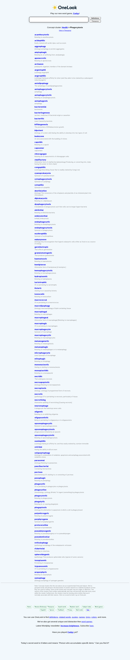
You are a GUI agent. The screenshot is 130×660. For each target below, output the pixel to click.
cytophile (39, 185)
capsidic (39, 142)
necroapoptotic (42, 382)
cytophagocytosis (43, 179)
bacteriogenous (42, 113)
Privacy (70, 610)
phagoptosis (41, 507)
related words (65, 617)
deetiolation (41, 191)
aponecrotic (40, 58)
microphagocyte (42, 353)
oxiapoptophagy (42, 453)
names (82, 617)
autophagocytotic (43, 95)
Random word (74, 607)
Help (88, 610)
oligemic (39, 412)
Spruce (52, 610)
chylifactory (40, 160)
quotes (75, 617)
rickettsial (40, 548)
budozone (39, 136)
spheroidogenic (42, 554)
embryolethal (41, 216)
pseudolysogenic (43, 531)
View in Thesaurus (65, 30)
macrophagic (41, 323)
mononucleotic (42, 364)
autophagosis (41, 101)
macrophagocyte (43, 329)
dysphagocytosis (43, 204)
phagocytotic (41, 495)
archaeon (39, 64)
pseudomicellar (42, 537)
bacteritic (39, 118)
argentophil (40, 70)
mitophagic (40, 359)
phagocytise (40, 490)
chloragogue (41, 154)
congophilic (40, 167)
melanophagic (41, 347)
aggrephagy (40, 46)
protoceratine (41, 525)
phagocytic (40, 484)
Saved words (62, 607)
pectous (38, 472)
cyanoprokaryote (43, 173)
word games (86, 622)
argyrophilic (40, 76)
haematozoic (41, 259)
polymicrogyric (42, 513)
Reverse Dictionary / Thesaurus (44, 607)
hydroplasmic (41, 276)
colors (94, 617)
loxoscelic (39, 294)
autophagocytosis (43, 89)
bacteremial (40, 107)
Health (65, 27)
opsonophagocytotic (44, 435)
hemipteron (40, 264)
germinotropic (41, 247)
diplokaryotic (41, 198)
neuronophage (41, 406)
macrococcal (41, 300)
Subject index (86, 607)
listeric (38, 288)
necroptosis (40, 388)
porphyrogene (41, 519)
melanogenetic (42, 341)
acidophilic (40, 40)
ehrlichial (39, 210)
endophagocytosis (43, 228)
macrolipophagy (42, 306)
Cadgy (76, 13)
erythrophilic (41, 233)
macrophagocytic (43, 335)
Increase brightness (70, 626)
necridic (38, 376)
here (92, 626)
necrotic (39, 394)
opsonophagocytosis (45, 429)
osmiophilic (40, 441)
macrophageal (41, 317)
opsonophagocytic (43, 423)
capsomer (39, 148)
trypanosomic (41, 566)
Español (43, 610)
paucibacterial (42, 466)
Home (29, 607)
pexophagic (40, 478)
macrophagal (41, 312)
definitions (53, 617)
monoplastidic (41, 370)
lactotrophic (41, 282)
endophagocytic (42, 222)
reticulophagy (41, 543)
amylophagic (41, 52)
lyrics (88, 617)
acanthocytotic (42, 34)
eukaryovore (40, 239)
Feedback (61, 610)
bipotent (39, 130)
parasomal (40, 460)
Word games (99, 607)
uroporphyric (41, 572)
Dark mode (79, 610)
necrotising (40, 400)
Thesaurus (95, 21)
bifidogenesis (41, 124)
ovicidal (38, 447)
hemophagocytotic (44, 270)
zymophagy (40, 578)
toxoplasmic (41, 560)
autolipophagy (41, 83)
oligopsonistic (41, 417)
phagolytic (40, 501)
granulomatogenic (43, 253)
